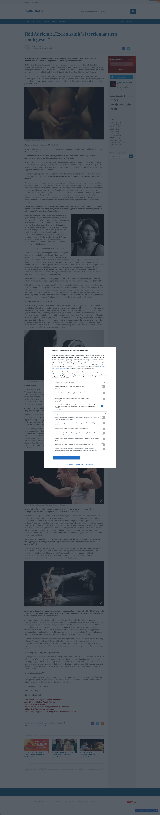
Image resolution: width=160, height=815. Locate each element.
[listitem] (80, 382)
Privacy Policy (90, 464)
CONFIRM (66, 458)
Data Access (80, 464)
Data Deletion (69, 464)
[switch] (103, 386)
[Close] (112, 351)
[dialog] (80, 407)
